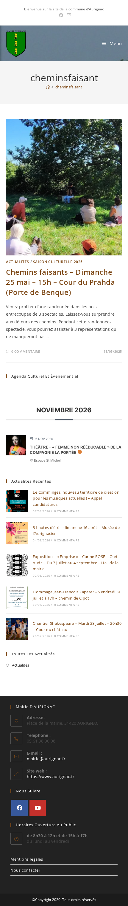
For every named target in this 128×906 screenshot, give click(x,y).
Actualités (17, 261)
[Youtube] (37, 808)
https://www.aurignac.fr (50, 776)
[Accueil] (48, 87)
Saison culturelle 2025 (58, 261)
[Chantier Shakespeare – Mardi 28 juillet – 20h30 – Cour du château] (17, 629)
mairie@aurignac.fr (46, 759)
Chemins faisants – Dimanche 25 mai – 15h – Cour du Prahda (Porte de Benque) (60, 282)
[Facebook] (19, 808)
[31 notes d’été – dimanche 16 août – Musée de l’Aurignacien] (17, 533)
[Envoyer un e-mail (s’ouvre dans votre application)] (68, 15)
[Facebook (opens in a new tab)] (61, 15)
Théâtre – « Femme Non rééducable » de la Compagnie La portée (75, 450)
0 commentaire (25, 351)
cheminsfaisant (68, 87)
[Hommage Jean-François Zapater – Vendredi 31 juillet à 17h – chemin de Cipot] (17, 597)
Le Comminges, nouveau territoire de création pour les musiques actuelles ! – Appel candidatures (76, 498)
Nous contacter (25, 870)
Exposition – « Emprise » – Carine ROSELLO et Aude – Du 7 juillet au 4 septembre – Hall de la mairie (75, 563)
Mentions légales (26, 859)
